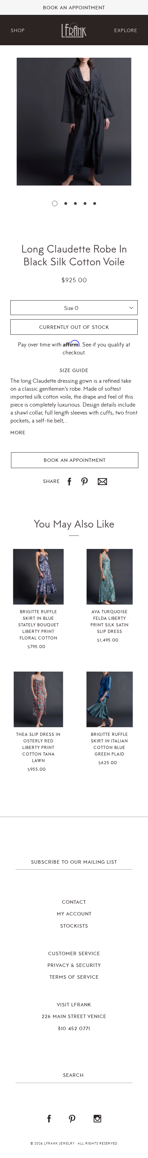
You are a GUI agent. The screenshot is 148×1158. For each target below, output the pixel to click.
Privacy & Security (74, 965)
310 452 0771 (74, 1029)
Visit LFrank (74, 1005)
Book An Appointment (74, 8)
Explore (125, 31)
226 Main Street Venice (74, 1017)
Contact (74, 902)
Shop (18, 31)
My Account (74, 914)
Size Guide (74, 371)
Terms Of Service (74, 977)
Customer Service (74, 954)
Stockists (74, 926)
